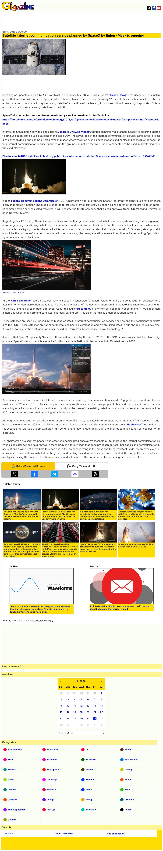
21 (94, 712)
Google (62, 131)
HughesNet (134, 424)
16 (61, 712)
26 (81, 718)
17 (68, 712)
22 (101, 712)
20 (87, 712)
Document (83, 308)
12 (81, 705)
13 (88, 705)
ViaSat (85, 131)
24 (68, 718)
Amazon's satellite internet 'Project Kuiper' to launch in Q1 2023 (135, 545)
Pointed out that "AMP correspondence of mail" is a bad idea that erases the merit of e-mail (120, 607)
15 (101, 705)
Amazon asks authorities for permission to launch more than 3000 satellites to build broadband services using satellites (97, 515)
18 (74, 712)
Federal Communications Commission (34, 200)
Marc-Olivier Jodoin (14, 292)
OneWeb (75, 131)
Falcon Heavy (118, 95)
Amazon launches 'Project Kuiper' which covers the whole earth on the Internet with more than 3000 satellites (136, 515)
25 (74, 718)
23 (61, 718)
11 (75, 705)
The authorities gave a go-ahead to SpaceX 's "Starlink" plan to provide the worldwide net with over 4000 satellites (21, 515)
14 (94, 705)
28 (94, 718)
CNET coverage (21, 300)
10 (68, 705)
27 (88, 718)
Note (32, 620)
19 (81, 712)
